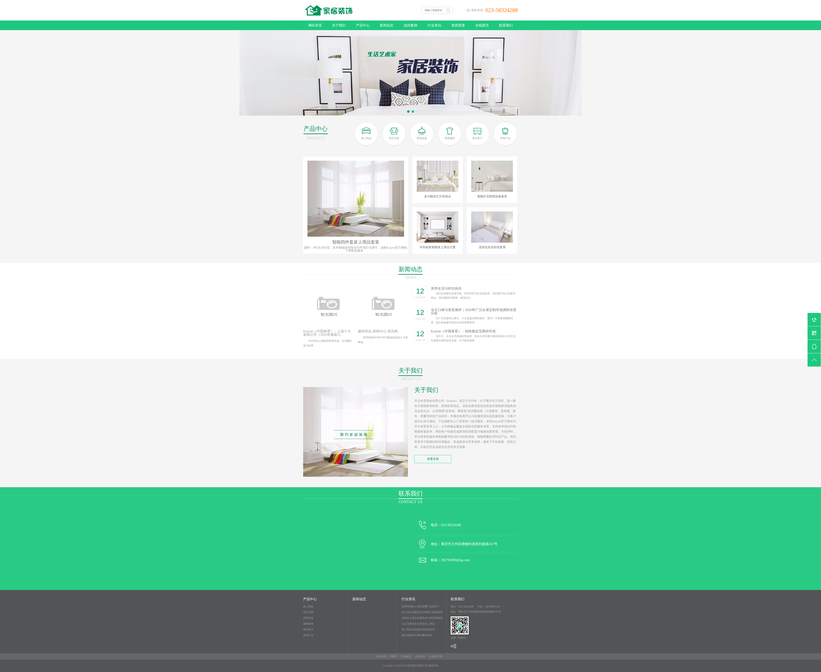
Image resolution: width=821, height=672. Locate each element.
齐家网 (393, 656)
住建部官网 (435, 656)
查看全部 (433, 459)
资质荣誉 (458, 25)
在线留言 (482, 25)
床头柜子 (308, 629)
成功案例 (410, 25)
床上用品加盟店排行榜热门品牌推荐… (423, 612)
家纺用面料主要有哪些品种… (418, 635)
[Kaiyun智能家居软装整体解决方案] (410, 73)
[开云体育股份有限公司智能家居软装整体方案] (346, 19)
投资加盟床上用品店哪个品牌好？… (422, 606)
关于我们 (339, 25)
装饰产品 (308, 635)
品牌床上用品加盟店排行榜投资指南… (423, 618)
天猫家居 (406, 656)
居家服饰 (308, 623)
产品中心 (363, 25)
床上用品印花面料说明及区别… (419, 629)
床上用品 (308, 606)
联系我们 (506, 25)
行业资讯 (434, 25)
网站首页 (315, 25)
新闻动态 (386, 25)
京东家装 (420, 656)
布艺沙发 (308, 612)
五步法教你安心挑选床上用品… (419, 623)
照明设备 (308, 618)
